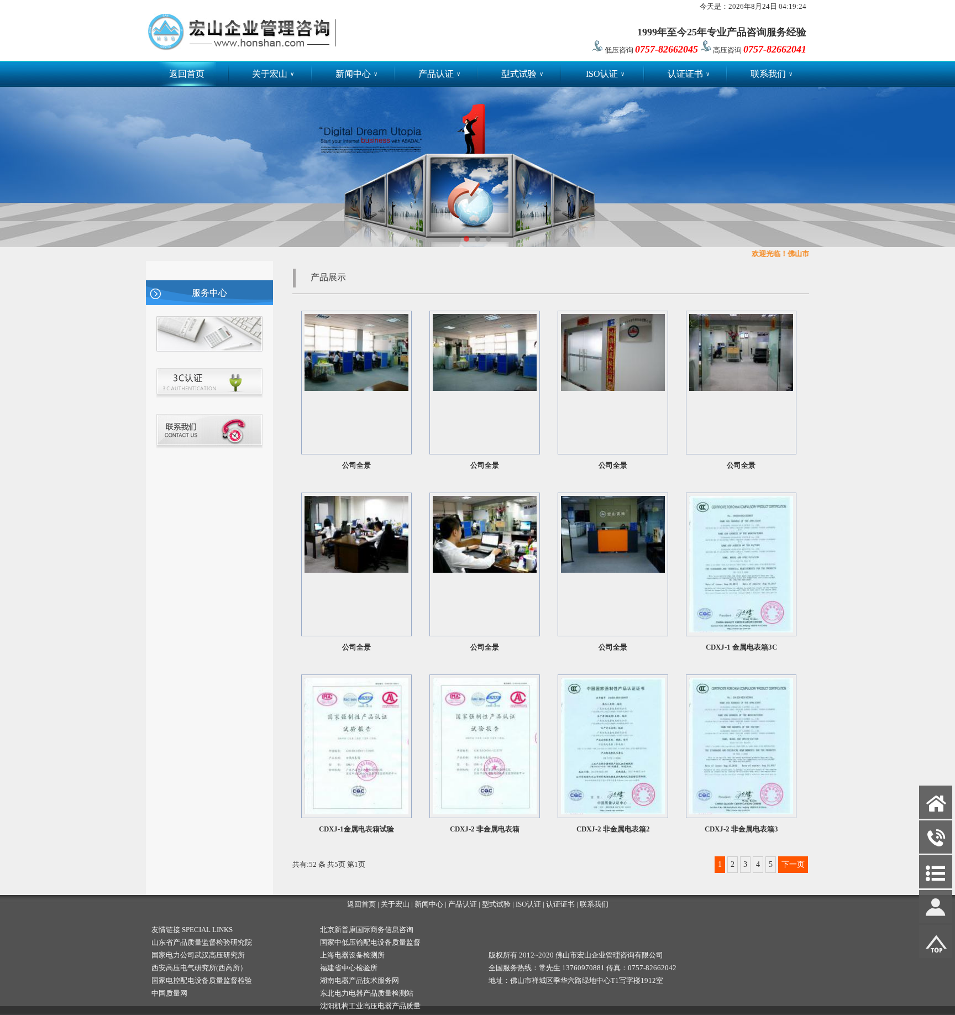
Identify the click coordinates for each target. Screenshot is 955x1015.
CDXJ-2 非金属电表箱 (485, 829)
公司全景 (356, 465)
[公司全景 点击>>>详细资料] (356, 388)
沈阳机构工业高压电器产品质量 (370, 1006)
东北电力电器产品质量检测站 (366, 993)
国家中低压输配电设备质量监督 (370, 942)
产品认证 (439, 74)
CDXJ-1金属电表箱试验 (356, 829)
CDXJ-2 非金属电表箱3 (741, 829)
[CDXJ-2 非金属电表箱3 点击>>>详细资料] (741, 812)
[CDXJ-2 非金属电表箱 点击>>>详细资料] (485, 812)
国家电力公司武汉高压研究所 (198, 955)
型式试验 (522, 74)
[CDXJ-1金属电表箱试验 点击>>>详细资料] (356, 812)
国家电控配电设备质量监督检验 (201, 980)
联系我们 (772, 74)
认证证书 (689, 74)
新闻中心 (356, 74)
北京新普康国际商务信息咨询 (366, 929)
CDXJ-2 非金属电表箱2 (613, 829)
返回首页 (186, 74)
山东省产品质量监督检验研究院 (201, 942)
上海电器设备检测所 (352, 955)
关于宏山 (273, 74)
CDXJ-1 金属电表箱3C (741, 647)
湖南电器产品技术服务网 (359, 980)
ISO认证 (605, 74)
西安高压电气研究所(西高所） (199, 968)
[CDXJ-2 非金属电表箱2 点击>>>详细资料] (613, 812)
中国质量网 (169, 993)
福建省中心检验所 (348, 968)
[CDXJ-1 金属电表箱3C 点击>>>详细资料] (741, 630)
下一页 (793, 864)
